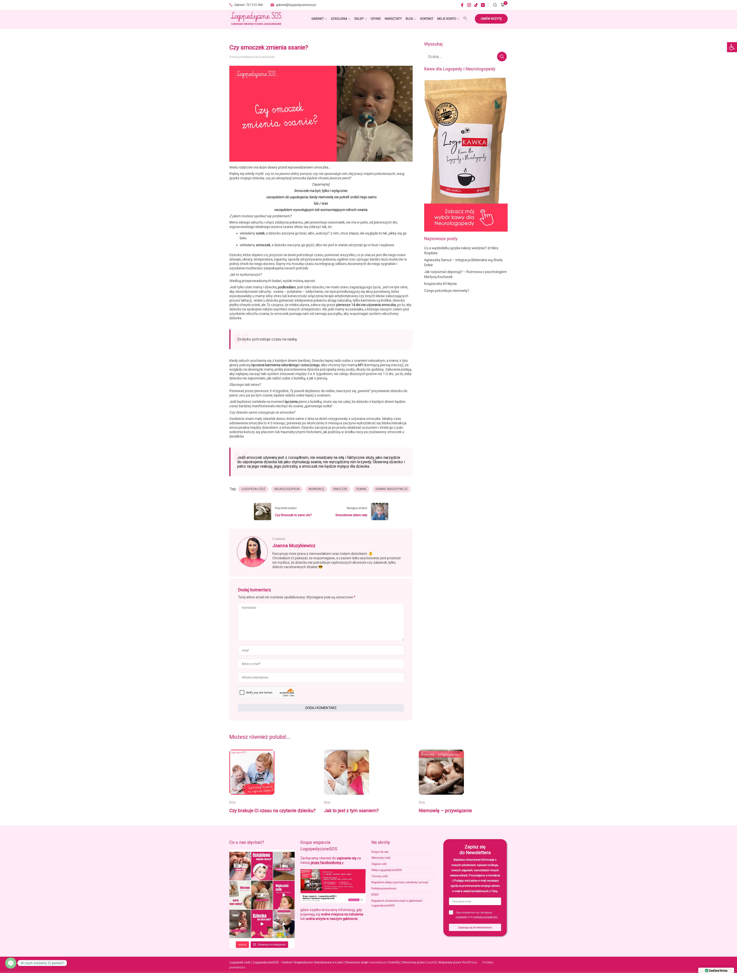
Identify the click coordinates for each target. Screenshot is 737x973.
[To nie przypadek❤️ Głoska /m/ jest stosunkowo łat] (240, 924)
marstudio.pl (377, 962)
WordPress (469, 962)
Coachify (431, 962)
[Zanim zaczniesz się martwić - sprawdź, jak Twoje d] (284, 866)
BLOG (409, 19)
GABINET (317, 19)
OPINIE (376, 19)
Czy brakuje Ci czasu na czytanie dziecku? (272, 810)
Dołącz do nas (379, 851)
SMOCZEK (340, 489)
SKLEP (359, 19)
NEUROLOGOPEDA (287, 489)
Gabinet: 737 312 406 (248, 5)
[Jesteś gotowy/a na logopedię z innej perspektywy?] (240, 895)
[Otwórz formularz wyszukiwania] (495, 5)
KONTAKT (426, 19)
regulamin (461, 917)
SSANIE (361, 489)
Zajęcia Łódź (379, 863)
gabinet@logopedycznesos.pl (296, 5)
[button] (732, 47)
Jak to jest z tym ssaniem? (351, 810)
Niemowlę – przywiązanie (445, 810)
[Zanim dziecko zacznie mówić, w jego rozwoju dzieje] (284, 895)
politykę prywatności (485, 917)
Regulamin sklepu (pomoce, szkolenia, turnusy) (399, 882)
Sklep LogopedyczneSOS (386, 870)
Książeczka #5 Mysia (440, 284)
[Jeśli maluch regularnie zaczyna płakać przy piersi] (262, 895)
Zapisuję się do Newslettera (475, 927)
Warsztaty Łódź (380, 857)
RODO (375, 894)
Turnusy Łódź (379, 876)
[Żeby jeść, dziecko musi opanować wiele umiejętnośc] (262, 924)
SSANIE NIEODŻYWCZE (391, 489)
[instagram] (469, 5)
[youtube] (483, 5)
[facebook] (462, 5)
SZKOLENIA (339, 19)
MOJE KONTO (446, 19)
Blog (232, 802)
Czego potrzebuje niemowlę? (446, 291)
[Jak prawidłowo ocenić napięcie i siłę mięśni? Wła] (262, 866)
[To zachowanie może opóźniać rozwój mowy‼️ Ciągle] (284, 924)
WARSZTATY (393, 19)
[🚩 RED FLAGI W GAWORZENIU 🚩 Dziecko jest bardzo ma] (240, 866)
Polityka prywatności (383, 888)
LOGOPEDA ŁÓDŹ (253, 489)
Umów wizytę (491, 19)
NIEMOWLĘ (316, 489)
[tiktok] (476, 5)
